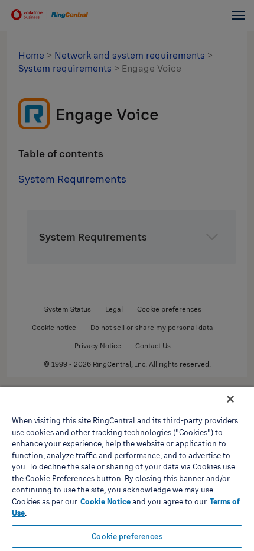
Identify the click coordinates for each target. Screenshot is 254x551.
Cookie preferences (127, 536)
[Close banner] (230, 399)
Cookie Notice (105, 501)
